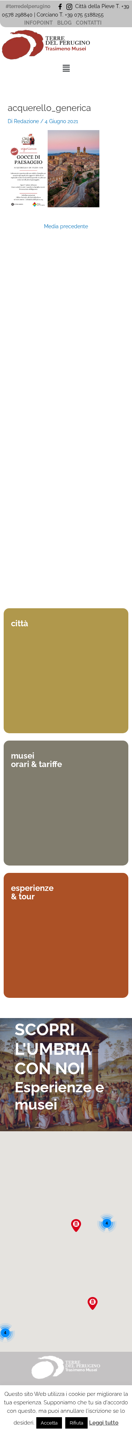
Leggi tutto (103, 1422)
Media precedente (66, 226)
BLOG (64, 23)
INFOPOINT (38, 23)
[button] (66, 68)
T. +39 (66, 15)
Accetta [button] (49, 1423)
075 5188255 (90, 15)
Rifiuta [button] (76, 1423)
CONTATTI (89, 23)
